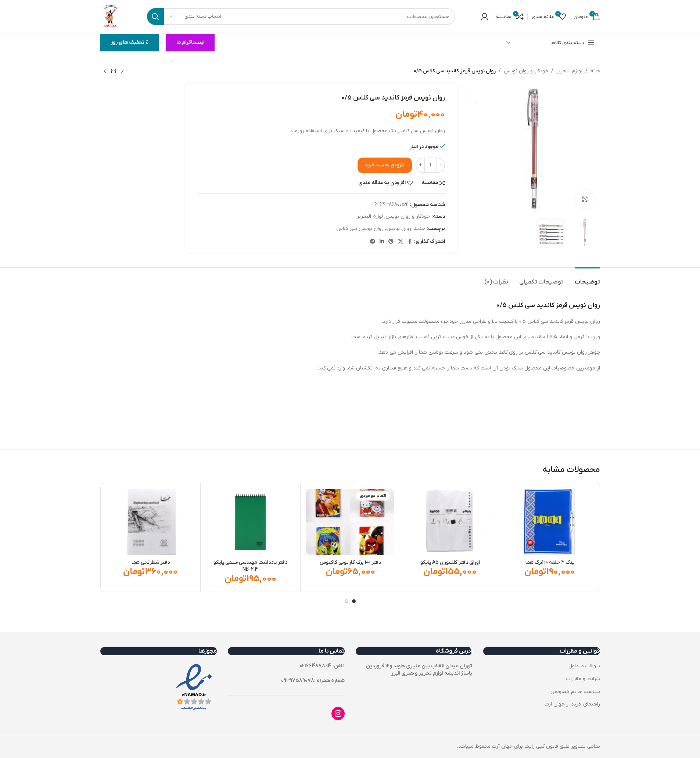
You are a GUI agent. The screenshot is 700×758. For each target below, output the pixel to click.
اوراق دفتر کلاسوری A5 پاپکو (450, 562)
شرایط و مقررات (583, 678)
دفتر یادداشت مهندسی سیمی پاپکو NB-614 (250, 566)
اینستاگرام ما (190, 42)
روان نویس (398, 228)
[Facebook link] (409, 242)
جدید (419, 228)
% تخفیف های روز (129, 42)
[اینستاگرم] (338, 713)
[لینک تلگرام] (372, 242)
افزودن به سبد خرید (385, 165)
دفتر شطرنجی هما (151, 562)
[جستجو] (155, 16)
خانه (595, 71)
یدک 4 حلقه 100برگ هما (549, 562)
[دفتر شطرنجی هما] (151, 522)
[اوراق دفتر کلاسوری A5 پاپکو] (450, 522)
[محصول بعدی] (104, 71)
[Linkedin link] (381, 242)
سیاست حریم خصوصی (575, 691)
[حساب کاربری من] (484, 16)
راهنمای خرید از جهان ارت (572, 704)
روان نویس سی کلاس (360, 228)
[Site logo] (111, 16)
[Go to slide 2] (346, 601)
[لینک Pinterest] (391, 242)
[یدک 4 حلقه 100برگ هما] (550, 522)
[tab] (587, 278)
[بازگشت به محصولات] (113, 71)
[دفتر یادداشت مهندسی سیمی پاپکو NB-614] (250, 522)
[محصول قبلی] (122, 71)
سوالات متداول (584, 666)
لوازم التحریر (569, 71)
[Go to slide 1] (354, 601)
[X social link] (400, 242)
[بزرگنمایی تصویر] (585, 199)
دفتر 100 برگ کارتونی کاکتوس (350, 562)
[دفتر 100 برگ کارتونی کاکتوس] (350, 522)
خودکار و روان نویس (526, 71)
